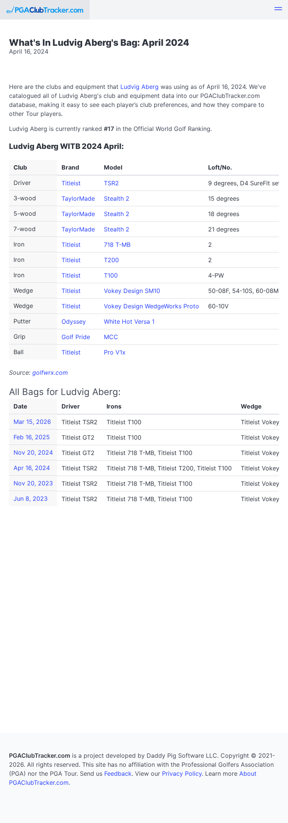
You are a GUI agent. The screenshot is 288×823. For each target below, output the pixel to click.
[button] (278, 9)
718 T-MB (117, 244)
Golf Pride (76, 337)
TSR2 (111, 183)
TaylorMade (78, 198)
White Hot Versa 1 (129, 321)
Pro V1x (115, 352)
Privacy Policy (182, 773)
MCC (111, 337)
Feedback (118, 773)
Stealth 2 (116, 198)
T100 (111, 275)
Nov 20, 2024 (33, 452)
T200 (111, 260)
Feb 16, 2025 (32, 437)
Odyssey (74, 321)
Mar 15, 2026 (32, 421)
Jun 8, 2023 (31, 498)
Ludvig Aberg (139, 86)
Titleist (71, 183)
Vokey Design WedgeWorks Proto (151, 306)
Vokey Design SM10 (132, 290)
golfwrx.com (50, 372)
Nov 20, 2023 (33, 483)
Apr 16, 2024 (32, 468)
